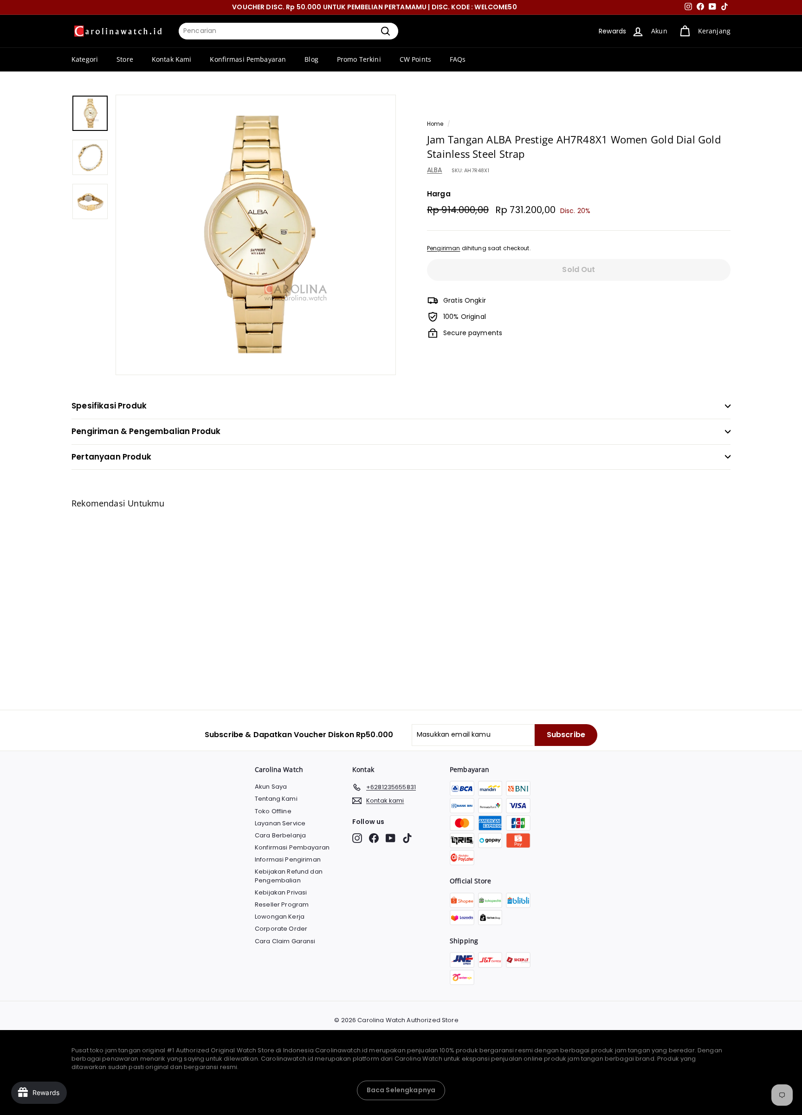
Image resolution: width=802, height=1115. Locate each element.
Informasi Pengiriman (288, 859)
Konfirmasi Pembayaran (248, 59)
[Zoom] (255, 235)
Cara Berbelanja (280, 835)
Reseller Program (282, 904)
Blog (311, 59)
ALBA (434, 170)
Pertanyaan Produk (111, 456)
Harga (439, 194)
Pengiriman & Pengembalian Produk (145, 431)
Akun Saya (271, 786)
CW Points (415, 59)
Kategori (84, 59)
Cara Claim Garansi (285, 941)
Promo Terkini (359, 59)
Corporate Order (281, 928)
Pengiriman (443, 248)
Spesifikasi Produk (109, 405)
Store (124, 59)
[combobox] (288, 31)
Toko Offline (273, 811)
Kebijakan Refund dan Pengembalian (289, 875)
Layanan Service (280, 823)
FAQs (458, 59)
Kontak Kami (172, 59)
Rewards (612, 31)
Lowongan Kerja (279, 916)
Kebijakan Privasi (281, 892)
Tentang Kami (276, 798)
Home (435, 124)
